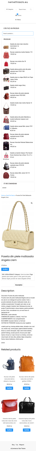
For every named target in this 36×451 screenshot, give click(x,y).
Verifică (5, 269)
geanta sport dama (7, 276)
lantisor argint (6, 278)
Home (3, 195)
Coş (17, 444)
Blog (13, 444)
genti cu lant (17, 276)
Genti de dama (10, 195)
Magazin (21, 444)
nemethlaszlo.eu (18, 2)
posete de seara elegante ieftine (21, 278)
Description (18, 285)
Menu (19, 19)
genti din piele (26, 276)
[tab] (18, 285)
